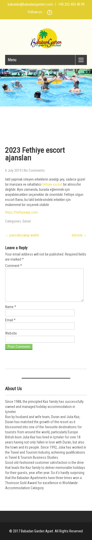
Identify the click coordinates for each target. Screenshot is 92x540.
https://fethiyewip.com (21, 212)
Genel (26, 221)
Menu (12, 59)
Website (11, 333)
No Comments (34, 170)
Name (10, 307)
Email (10, 320)
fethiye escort (52, 184)
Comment (13, 266)
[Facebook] (50, 14)
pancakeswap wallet (22, 235)
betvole (79, 235)
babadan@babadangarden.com (30, 4)
